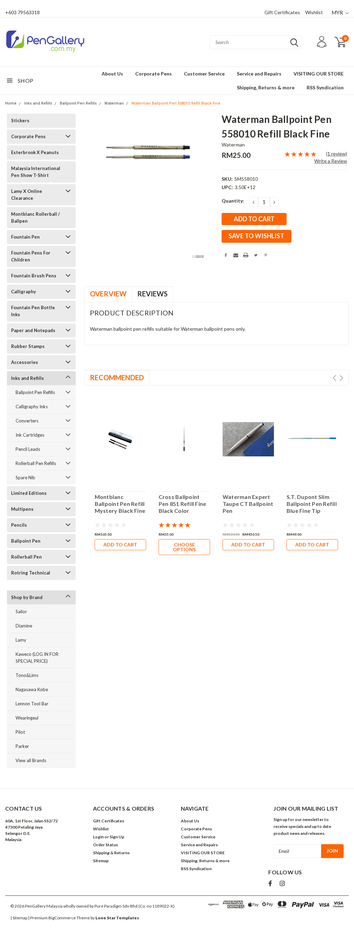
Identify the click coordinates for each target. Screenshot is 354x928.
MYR (338, 12)
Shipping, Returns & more (266, 87)
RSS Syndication (325, 87)
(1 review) (336, 154)
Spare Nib (25, 477)
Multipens (22, 509)
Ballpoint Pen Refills (78, 103)
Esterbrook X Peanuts (35, 152)
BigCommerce (62, 917)
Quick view (120, 437)
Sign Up (117, 836)
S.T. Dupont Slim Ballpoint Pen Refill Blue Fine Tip (312, 503)
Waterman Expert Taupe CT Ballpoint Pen (248, 503)
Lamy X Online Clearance (26, 194)
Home (11, 103)
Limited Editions (29, 493)
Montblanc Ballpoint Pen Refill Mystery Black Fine (120, 503)
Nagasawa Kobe (32, 689)
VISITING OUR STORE (319, 74)
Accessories (24, 362)
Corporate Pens (153, 74)
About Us (112, 74)
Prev (334, 378)
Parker (22, 746)
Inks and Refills (38, 103)
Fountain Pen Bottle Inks (33, 311)
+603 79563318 (22, 12)
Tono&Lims (27, 675)
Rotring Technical (30, 572)
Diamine (24, 625)
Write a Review (330, 161)
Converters (27, 420)
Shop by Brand (27, 597)
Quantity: (233, 201)
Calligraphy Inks (32, 406)
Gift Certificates (282, 12)
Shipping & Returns (111, 852)
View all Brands (31, 760)
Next (341, 378)
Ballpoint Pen (25, 541)
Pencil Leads (28, 449)
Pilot (20, 732)
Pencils (19, 525)
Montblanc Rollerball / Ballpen (35, 217)
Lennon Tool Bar (32, 703)
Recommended (117, 377)
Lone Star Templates (117, 917)
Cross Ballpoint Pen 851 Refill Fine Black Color (182, 503)
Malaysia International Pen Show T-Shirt (35, 172)
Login (98, 836)
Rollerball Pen (26, 557)
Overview (108, 293)
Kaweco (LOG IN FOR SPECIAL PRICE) (37, 657)
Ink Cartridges (30, 435)
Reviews (152, 293)
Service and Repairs (259, 74)
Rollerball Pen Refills (36, 463)
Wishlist (314, 12)
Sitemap (101, 860)
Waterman (114, 103)
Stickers (20, 120)
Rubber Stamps (28, 346)
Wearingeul (27, 718)
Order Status (105, 844)
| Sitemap (18, 917)
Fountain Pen (25, 237)
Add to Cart (120, 544)
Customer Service (204, 74)
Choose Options (184, 547)
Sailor (21, 611)
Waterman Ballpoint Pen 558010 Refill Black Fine (176, 103)
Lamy (21, 640)
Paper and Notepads (33, 330)
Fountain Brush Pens (33, 275)
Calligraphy (23, 291)
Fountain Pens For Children (30, 256)
